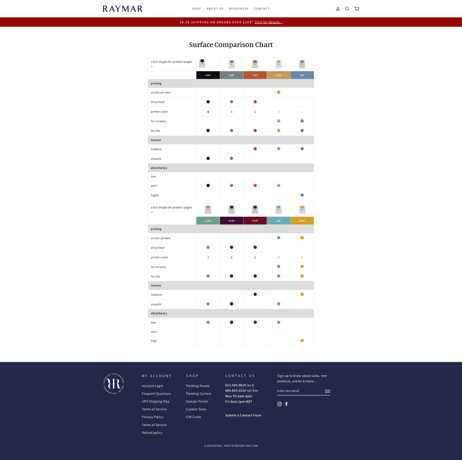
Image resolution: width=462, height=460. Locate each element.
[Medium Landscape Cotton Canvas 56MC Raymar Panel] (302, 210)
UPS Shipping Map (155, 401)
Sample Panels (197, 401)
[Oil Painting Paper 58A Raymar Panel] (302, 64)
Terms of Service (154, 409)
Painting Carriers (198, 393)
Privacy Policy (152, 417)
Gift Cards (193, 417)
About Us (215, 8)
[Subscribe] (327, 391)
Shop (196, 8)
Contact (262, 8)
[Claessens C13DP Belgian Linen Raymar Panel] (208, 210)
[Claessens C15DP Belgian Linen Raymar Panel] (232, 210)
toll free (241, 390)
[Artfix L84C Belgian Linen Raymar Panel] (202, 63)
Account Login (152, 386)
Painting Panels (198, 386)
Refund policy (152, 432)
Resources (239, 8)
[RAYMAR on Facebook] (286, 403)
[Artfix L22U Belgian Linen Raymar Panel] (278, 64)
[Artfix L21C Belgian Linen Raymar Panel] (255, 64)
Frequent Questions (156, 393)
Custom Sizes (196, 409)
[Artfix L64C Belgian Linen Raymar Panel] (232, 64)
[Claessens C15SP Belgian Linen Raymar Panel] (255, 210)
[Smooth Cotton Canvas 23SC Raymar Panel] (278, 210)
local (239, 385)
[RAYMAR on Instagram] (279, 403)
